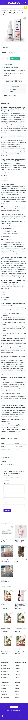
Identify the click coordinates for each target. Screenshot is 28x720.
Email (5, 503)
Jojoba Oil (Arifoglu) (5, 651)
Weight (4, 52)
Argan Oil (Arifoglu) (19, 651)
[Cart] (25, 2)
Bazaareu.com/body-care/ (8, 429)
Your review (7, 483)
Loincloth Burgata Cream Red (7, 559)
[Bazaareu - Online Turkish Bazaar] (14, 3)
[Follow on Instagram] (2, 716)
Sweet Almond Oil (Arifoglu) (5, 603)
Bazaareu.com (5, 347)
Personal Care (13, 10)
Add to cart (14, 58)
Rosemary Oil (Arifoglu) (20, 628)
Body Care (20, 10)
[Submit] (25, 7)
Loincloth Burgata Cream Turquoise (7, 579)
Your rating (7, 475)
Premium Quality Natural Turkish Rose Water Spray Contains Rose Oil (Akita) (20, 604)
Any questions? (14, 86)
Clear (24, 50)
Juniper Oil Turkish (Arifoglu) (5, 629)
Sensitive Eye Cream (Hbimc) (6, 540)
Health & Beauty (4, 10)
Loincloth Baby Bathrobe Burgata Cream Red (20, 540)
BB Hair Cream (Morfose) (21, 559)
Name (5, 496)
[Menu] (2, 2)
